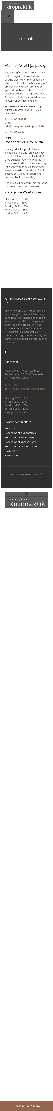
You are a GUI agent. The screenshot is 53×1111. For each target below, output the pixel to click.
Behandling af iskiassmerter (20, 437)
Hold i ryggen (12, 455)
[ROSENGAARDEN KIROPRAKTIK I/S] (18, 9)
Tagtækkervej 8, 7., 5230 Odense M (24, 374)
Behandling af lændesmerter (21, 442)
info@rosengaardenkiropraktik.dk (24, 126)
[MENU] (7, 16)
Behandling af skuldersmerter (21, 446)
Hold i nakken (12, 451)
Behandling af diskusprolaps (20, 433)
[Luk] (26, 494)
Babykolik (10, 428)
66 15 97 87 (20, 119)
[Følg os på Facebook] (6, 352)
